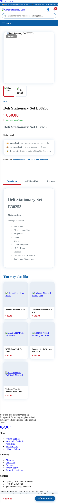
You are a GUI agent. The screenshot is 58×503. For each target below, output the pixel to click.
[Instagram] (4, 427)
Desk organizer (19, 159)
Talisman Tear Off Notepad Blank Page (13, 390)
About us (10, 460)
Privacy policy (12, 468)
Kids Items (10, 444)
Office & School (13, 449)
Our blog (10, 465)
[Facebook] (1, 427)
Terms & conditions (14, 470)
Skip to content (6, 1)
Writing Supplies (13, 439)
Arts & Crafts (12, 446)
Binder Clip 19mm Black (15, 309)
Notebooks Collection (15, 441)
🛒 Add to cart (45, 498)
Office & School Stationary (37, 159)
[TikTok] (9, 427)
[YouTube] (7, 427)
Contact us (10, 462)
